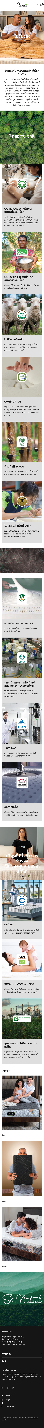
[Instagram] (14, 1387)
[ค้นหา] (38, 5)
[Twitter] (9, 1387)
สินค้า (4, 1361)
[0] (41, 5)
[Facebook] (4, 1387)
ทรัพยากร (6, 1354)
